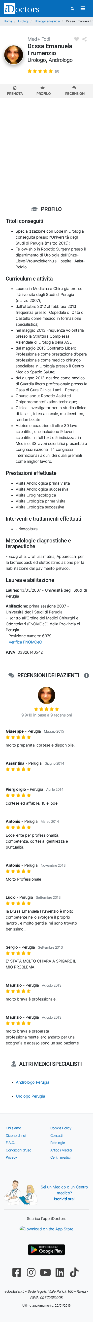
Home (8, 21)
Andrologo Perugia (32, 1082)
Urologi (23, 21)
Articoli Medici (61, 1150)
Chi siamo (13, 1128)
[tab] (15, 91)
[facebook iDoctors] (17, 1272)
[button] (43, 71)
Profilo (43, 93)
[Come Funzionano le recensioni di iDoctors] (86, 675)
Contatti (56, 1135)
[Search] (72, 8)
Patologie (57, 1143)
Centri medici (60, 1157)
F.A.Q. (10, 1143)
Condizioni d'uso (18, 1150)
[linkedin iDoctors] (60, 1272)
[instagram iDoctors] (31, 1272)
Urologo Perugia (30, 1096)
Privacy (11, 1157)
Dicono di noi (16, 1135)
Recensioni (75, 93)
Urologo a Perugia (47, 21)
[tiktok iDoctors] (74, 1272)
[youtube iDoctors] (45, 1272)
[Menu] (82, 8)
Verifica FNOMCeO (25, 642)
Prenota (15, 93)
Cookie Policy (60, 1128)
